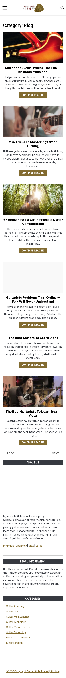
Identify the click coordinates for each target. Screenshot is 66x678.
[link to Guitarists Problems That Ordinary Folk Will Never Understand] (33, 277)
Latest (39, 545)
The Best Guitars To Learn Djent (33, 338)
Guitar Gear (12, 611)
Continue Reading (33, 95)
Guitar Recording (16, 632)
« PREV (10, 453)
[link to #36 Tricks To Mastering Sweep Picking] (33, 121)
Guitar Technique (16, 622)
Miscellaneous (14, 642)
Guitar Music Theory (18, 627)
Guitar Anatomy (15, 606)
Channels (21, 545)
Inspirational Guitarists (19, 637)
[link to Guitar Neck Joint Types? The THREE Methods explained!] (33, 47)
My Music (8, 545)
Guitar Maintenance (18, 616)
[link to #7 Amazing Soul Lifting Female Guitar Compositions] (33, 199)
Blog (31, 545)
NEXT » (56, 453)
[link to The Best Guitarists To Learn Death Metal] (33, 391)
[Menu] (5, 8)
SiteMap (55, 671)
